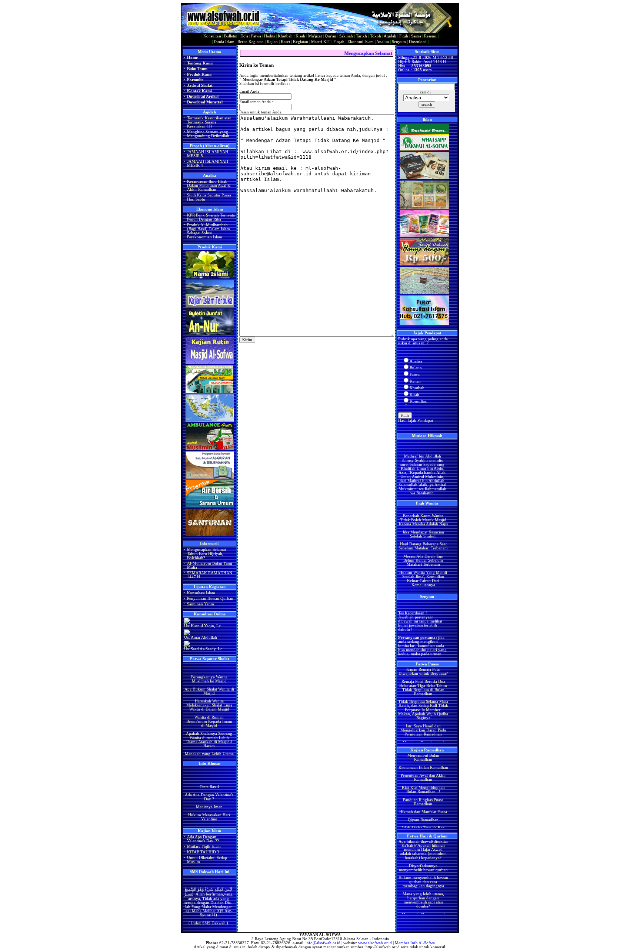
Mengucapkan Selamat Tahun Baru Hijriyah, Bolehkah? (206, 554)
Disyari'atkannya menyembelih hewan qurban (423, 855)
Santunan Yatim (200, 604)
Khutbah (285, 36)
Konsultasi (212, 36)
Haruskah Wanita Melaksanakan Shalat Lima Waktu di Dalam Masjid (209, 693)
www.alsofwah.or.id (375, 943)
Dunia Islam (224, 42)
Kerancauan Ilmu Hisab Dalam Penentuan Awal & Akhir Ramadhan (209, 185)
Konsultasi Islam (201, 593)
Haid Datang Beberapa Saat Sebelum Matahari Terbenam (423, 534)
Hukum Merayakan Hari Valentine (209, 811)
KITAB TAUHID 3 (203, 852)
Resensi (430, 36)
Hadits (269, 36)
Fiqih (403, 36)
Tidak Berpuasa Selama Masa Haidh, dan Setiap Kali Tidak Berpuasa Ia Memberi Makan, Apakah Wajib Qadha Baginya (423, 697)
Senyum (399, 42)
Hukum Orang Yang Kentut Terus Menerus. (423, 582)
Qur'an (330, 36)
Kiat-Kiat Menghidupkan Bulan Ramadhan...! (422, 777)
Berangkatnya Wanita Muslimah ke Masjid (209, 666)
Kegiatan (300, 42)
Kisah (300, 36)
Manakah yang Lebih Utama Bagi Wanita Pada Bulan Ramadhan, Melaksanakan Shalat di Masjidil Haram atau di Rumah (208, 749)
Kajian (272, 42)
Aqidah (390, 36)
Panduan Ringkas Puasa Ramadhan (423, 789)
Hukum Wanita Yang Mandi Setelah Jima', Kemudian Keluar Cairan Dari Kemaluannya (423, 566)
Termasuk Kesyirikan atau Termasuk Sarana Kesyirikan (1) (209, 122)
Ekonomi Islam (360, 42)
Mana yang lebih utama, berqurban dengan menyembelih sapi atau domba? (423, 888)
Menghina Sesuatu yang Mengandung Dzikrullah (208, 134)
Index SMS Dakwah (208, 916)
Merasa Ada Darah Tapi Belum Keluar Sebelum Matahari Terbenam (423, 548)
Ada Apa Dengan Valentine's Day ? (209, 790)
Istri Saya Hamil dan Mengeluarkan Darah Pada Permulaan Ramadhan (423, 718)
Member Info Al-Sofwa (415, 943)
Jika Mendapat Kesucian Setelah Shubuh (423, 522)
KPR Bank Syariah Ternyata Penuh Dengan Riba (211, 217)
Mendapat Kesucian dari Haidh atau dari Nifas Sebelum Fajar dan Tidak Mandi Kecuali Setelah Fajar (423, 736)
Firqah (338, 42)
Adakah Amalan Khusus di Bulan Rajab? (209, 823)
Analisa (382, 42)
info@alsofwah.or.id (323, 943)
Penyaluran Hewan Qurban (210, 598)
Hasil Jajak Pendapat (415, 421)
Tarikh (361, 36)
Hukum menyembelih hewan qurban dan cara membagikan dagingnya (423, 869)
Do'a (244, 36)
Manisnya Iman (209, 801)
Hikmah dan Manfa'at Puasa (423, 799)
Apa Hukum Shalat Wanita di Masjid (209, 679)
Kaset (285, 42)
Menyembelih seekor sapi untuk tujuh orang (423, 904)
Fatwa (256, 36)
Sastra (416, 36)
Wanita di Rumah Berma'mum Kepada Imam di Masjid (209, 709)
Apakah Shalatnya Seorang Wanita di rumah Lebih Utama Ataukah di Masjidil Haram (209, 727)
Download (418, 42)
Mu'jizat (315, 36)
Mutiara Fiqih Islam (204, 846)
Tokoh (375, 36)
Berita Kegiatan (250, 42)
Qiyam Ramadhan (423, 808)
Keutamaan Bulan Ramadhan (423, 755)
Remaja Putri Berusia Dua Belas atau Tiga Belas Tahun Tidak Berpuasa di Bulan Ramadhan (423, 675)
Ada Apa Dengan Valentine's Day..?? (203, 839)
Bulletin (230, 36)
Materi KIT (320, 42)
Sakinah (346, 36)
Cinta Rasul (209, 781)
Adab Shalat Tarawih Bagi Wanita (423, 817)
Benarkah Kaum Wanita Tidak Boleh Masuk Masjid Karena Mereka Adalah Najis (423, 508)
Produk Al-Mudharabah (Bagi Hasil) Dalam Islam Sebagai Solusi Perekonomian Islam (208, 231)
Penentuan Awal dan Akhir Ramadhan (423, 765)
